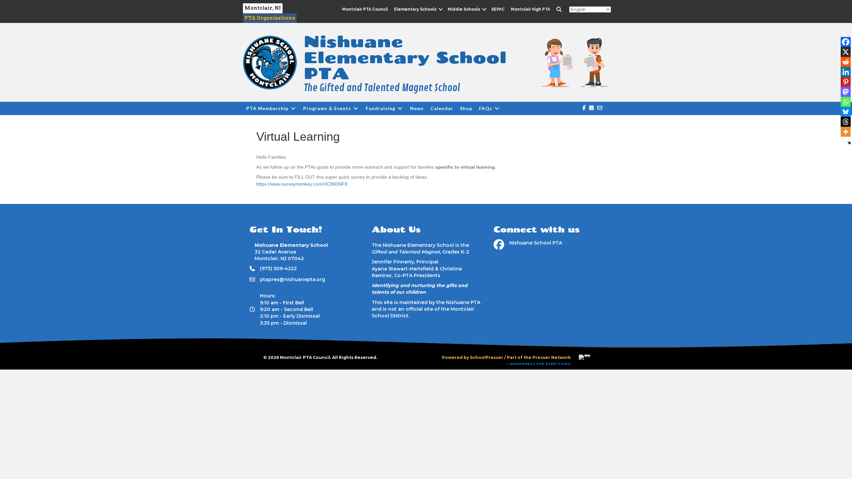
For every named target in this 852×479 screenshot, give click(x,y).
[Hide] (849, 143)
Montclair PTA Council (365, 9)
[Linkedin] (846, 72)
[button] (440, 9)
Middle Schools (464, 9)
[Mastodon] (846, 92)
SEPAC (498, 9)
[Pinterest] (846, 82)
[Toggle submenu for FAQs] (497, 108)
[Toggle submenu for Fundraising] (400, 108)
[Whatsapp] (846, 102)
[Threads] (846, 122)
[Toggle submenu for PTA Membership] (293, 108)
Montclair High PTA (530, 9)
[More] (846, 132)
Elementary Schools (415, 9)
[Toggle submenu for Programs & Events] (356, 108)
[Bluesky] (846, 112)
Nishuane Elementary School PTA (405, 56)
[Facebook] (846, 42)
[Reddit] (846, 62)
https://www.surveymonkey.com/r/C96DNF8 (301, 184)
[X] (846, 52)
